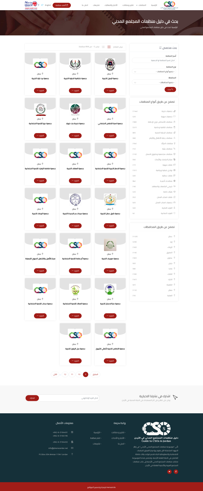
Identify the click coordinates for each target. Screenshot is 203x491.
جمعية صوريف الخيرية (110, 258)
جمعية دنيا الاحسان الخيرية (110, 303)
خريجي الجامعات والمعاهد (153, 186)
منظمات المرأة (153, 143)
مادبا (153, 268)
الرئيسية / (173, 27)
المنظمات (142, 5)
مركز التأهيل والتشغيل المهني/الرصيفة (40, 258)
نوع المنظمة (171, 67)
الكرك (153, 279)
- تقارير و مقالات (118, 432)
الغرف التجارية (153, 208)
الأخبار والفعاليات (111, 5)
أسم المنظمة (171, 56)
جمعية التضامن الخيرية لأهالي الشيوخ (110, 348)
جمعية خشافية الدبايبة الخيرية (75, 78)
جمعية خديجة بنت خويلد (75, 123)
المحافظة (172, 77)
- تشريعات (97, 444)
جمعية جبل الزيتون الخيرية (75, 348)
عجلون (153, 258)
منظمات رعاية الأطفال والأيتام (153, 138)
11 (72, 374)
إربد (153, 242)
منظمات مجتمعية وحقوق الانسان (153, 154)
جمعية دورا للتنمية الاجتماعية (40, 123)
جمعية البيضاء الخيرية (40, 213)
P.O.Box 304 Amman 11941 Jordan (53, 454)
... (89, 374)
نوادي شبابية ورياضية (153, 170)
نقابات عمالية (153, 175)
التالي (55, 374)
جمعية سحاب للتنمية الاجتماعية (40, 303)
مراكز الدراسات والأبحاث (153, 159)
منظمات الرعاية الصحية (153, 132)
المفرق (153, 252)
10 (79, 374)
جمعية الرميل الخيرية (110, 78)
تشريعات (96, 5)
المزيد (111, 90)
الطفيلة (153, 285)
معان (153, 290)
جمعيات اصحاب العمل (153, 202)
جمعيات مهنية (153, 116)
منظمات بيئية (153, 149)
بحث (169, 89)
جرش (153, 263)
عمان (153, 236)
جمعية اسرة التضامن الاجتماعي (110, 123)
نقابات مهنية (153, 165)
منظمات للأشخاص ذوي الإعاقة (153, 122)
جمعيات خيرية (153, 111)
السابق (95, 374)
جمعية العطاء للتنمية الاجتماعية (75, 303)
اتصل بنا (85, 5)
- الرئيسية (98, 432)
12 (65, 374)
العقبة (153, 295)
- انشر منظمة (96, 438)
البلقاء (153, 274)
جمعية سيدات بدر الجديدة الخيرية (75, 213)
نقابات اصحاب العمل (153, 197)
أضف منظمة (61, 5)
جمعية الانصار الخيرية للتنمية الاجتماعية (110, 168)
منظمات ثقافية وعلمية (153, 127)
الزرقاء (153, 247)
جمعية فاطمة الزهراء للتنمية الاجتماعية (40, 168)
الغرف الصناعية (153, 213)
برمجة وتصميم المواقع (96, 487)
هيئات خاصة (153, 192)
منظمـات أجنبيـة (153, 181)
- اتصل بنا (122, 444)
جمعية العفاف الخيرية (75, 168)
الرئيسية (154, 5)
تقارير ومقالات (128, 5)
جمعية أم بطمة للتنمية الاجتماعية (75, 258)
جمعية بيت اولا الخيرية (40, 78)
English (48, 5)
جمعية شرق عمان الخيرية (110, 213)
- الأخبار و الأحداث (118, 438)
